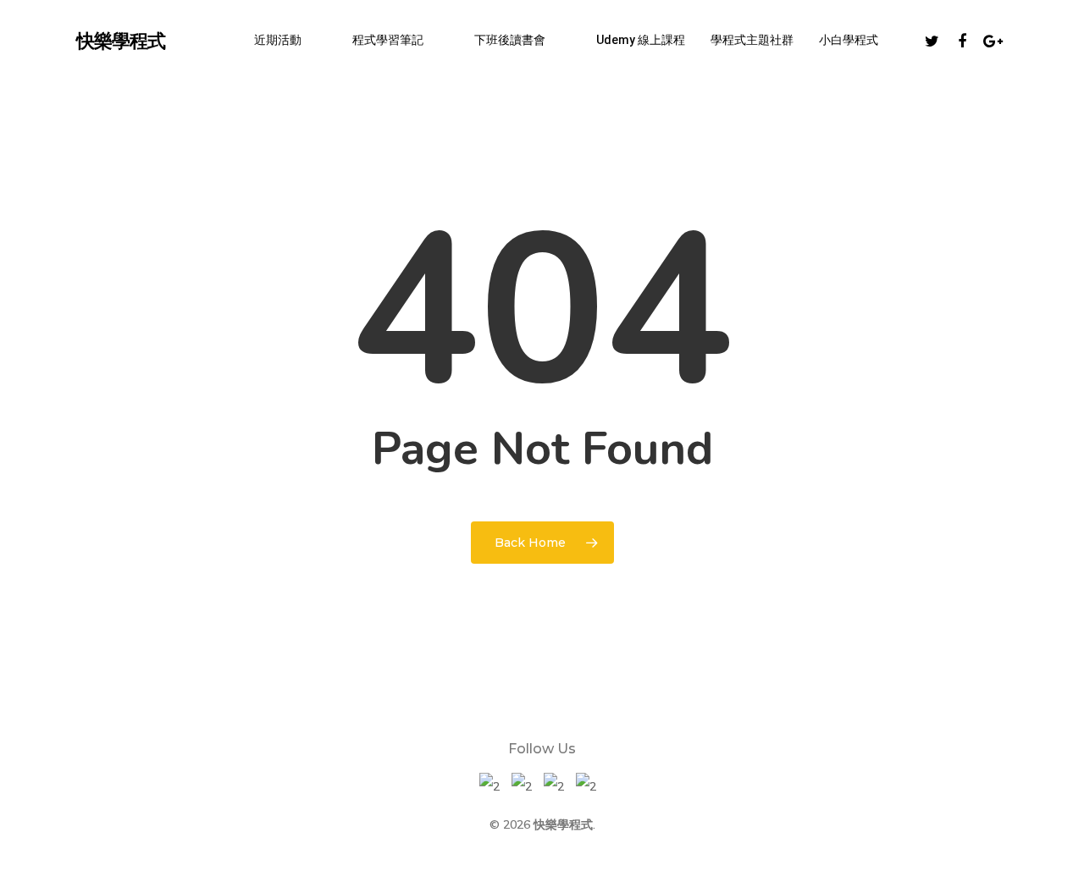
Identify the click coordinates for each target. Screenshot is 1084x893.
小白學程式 (848, 40)
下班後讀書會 (509, 40)
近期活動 (277, 40)
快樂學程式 (120, 39)
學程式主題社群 (752, 40)
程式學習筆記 (387, 40)
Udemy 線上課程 (640, 40)
